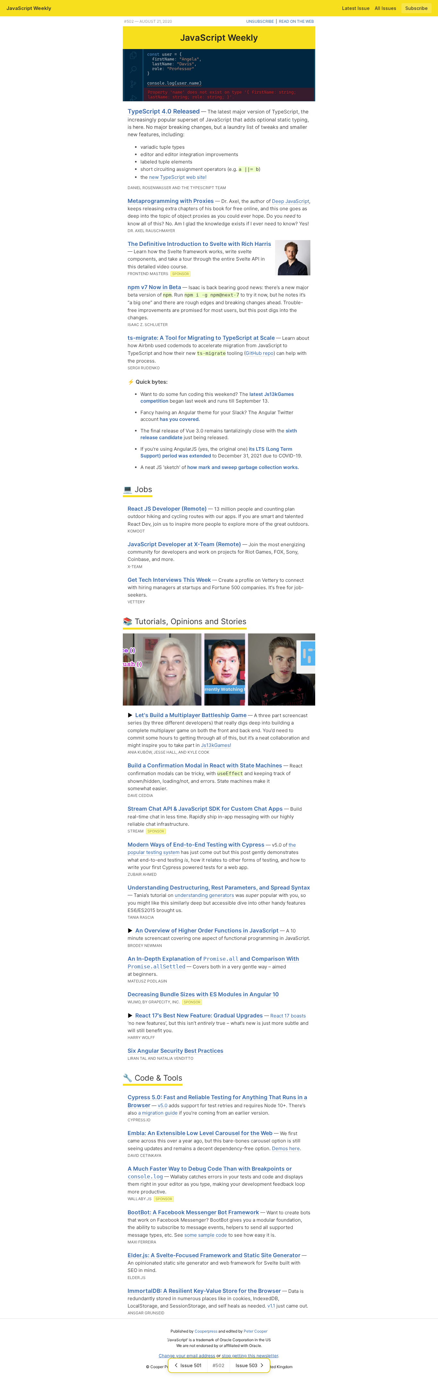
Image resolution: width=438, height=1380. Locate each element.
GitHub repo (260, 353)
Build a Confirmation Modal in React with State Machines (205, 765)
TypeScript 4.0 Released (164, 111)
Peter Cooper (255, 1331)
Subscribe (416, 8)
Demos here (286, 1148)
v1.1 (271, 1306)
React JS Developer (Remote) (167, 508)
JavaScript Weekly (28, 8)
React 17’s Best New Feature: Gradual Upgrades (199, 1015)
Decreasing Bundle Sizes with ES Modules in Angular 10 (203, 994)
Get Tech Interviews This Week (169, 579)
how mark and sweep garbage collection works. (243, 467)
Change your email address (187, 1355)
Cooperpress (206, 1331)
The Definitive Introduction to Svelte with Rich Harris (199, 243)
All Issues (385, 8)
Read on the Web (296, 21)
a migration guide (158, 1113)
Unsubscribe (260, 21)
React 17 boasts (288, 1016)
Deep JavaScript (290, 201)
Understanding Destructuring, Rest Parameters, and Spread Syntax (219, 887)
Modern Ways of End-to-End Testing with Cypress (196, 844)
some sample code (205, 1235)
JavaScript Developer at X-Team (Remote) (184, 544)
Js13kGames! (216, 745)
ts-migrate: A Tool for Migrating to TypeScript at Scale (201, 337)
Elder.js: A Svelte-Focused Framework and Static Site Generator (214, 1255)
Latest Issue (356, 8)
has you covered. (180, 419)
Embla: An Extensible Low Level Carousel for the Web (200, 1133)
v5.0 (162, 1105)
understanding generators (204, 895)
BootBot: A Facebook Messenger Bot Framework (193, 1212)
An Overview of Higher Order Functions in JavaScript (207, 930)
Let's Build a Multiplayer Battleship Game (191, 715)
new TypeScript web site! (177, 177)
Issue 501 (191, 1365)
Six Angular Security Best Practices (175, 1050)
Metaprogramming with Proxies (171, 200)
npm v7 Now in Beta (154, 287)
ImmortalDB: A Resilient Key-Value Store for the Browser (204, 1290)
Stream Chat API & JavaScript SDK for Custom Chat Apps (205, 808)
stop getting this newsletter (250, 1355)
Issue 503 (246, 1365)
